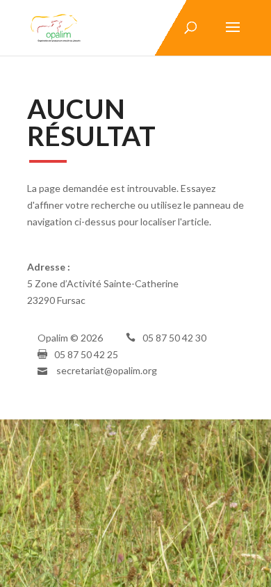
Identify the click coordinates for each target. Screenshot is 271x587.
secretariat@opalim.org (106, 370)
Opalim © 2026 (70, 338)
